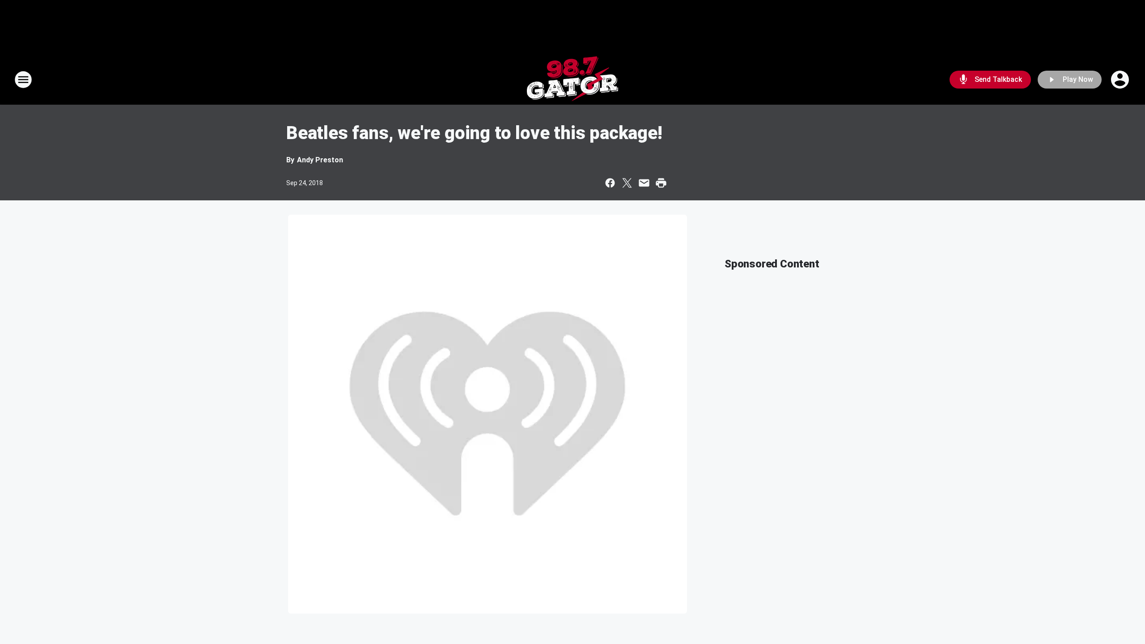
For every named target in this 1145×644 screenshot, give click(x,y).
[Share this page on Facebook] (610, 183)
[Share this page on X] (627, 183)
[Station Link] (572, 79)
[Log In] (1121, 80)
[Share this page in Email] (644, 183)
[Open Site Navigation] (23, 80)
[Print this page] (661, 183)
